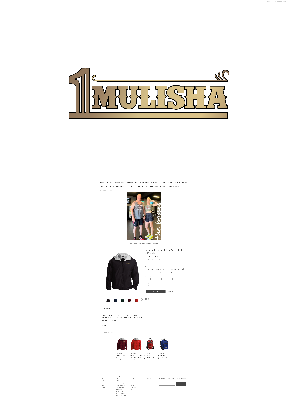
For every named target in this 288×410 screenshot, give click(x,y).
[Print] (148, 299)
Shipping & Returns (173, 186)
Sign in (274, 1)
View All (132, 389)
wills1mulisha (134, 381)
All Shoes (110, 182)
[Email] (146, 299)
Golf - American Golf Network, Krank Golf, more (114, 186)
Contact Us (103, 190)
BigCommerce (110, 404)
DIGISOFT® (113, 322)
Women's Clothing (132, 182)
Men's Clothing (119, 182)
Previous (103, 299)
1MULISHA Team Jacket (121, 356)
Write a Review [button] (163, 260)
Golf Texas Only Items (137, 186)
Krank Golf (133, 387)
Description (107, 308)
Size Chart (104, 325)
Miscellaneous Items (152, 186)
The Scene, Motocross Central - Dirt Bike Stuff (174, 182)
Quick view (121, 342)
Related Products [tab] (108, 332)
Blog (110, 190)
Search (268, 1)
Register (279, 1)
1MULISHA (133, 378)
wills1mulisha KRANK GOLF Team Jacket (136, 356)
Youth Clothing (144, 182)
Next (141, 299)
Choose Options (122, 345)
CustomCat (133, 383)
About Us (162, 186)
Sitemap (104, 387)
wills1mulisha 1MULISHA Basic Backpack (163, 357)
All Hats (102, 182)
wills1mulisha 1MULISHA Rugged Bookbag (149, 357)
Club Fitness (154, 182)
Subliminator (134, 385)
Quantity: (147, 283)
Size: (149, 276)
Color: (149, 266)
